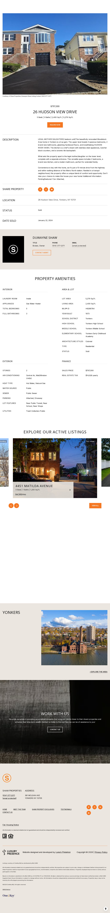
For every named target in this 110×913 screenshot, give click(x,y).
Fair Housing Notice (11, 825)
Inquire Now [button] (55, 125)
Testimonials (66, 809)
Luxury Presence (63, 852)
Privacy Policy (101, 852)
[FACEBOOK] (89, 807)
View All (95, 505)
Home (5, 809)
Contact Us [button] (55, 729)
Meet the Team (19, 809)
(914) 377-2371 (58, 246)
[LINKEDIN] (100, 807)
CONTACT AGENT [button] (41, 253)
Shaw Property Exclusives (43, 809)
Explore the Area (99, 672)
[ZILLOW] (89, 813)
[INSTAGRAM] (94, 807)
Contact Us (7, 812)
